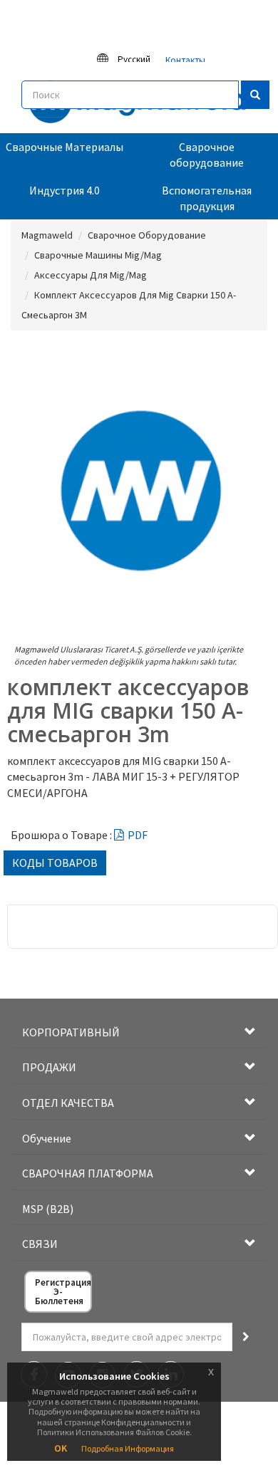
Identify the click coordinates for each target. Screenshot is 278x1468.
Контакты (185, 60)
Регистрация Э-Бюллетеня (63, 1291)
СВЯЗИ (40, 1244)
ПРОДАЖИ (49, 1067)
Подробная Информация (127, 1448)
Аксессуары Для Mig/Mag (90, 275)
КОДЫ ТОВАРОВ (55, 862)
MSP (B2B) (47, 1209)
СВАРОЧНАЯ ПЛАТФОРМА (87, 1173)
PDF (138, 835)
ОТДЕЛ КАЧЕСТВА (68, 1102)
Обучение (46, 1138)
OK (60, 1448)
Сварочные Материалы (64, 147)
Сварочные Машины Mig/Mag (98, 255)
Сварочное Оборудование (147, 235)
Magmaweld (47, 235)
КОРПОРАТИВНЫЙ (71, 1032)
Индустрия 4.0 (64, 190)
